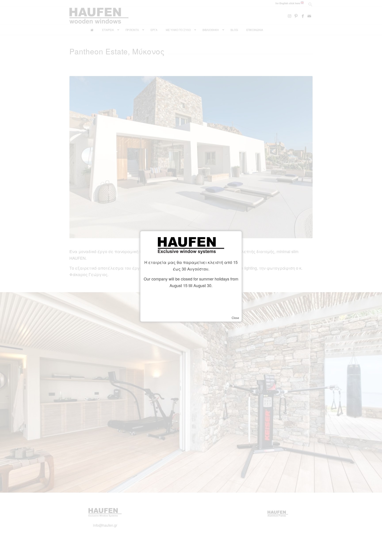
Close (235, 318)
